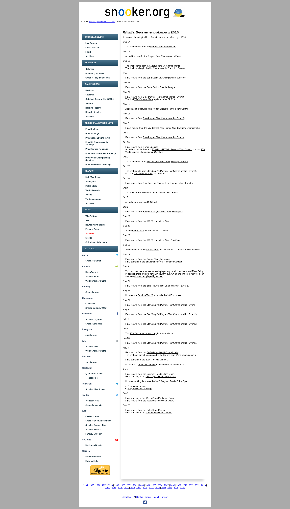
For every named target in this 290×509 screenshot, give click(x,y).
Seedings (89, 95)
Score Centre (152, 249)
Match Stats (91, 186)
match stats (138, 230)
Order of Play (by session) (97, 78)
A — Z (132, 497)
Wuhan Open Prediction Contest (102, 22)
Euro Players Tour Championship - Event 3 (167, 161)
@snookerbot (91, 378)
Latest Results (92, 47)
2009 (178, 485)
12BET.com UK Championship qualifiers (166, 77)
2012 (197, 485)
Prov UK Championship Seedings (96, 143)
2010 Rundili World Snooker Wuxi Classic (172, 149)
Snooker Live (91, 346)
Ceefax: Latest (92, 416)
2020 (145, 487)
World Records (92, 190)
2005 (154, 485)
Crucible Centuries (147, 364)
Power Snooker (150, 147)
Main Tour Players (94, 177)
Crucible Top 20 (145, 295)
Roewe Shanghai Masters (159, 259)
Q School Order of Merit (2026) (99, 99)
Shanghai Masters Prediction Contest (164, 261)
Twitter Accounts (93, 199)
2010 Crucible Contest (156, 359)
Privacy (164, 497)
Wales (185, 274)
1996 (98, 485)
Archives (89, 56)
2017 (126, 487)
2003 (141, 485)
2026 (182, 487)
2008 (172, 485)
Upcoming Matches (94, 73)
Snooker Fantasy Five (95, 425)
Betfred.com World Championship (163, 352)
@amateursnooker (94, 373)
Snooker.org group (94, 319)
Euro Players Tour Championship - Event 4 (163, 137)
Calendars (90, 303)
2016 (120, 487)
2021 (151, 487)
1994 (85, 485)
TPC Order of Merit (143, 99)
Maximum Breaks (93, 445)
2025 (176, 487)
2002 (135, 485)
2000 (122, 485)
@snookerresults (93, 405)
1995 (91, 485)
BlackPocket (91, 272)
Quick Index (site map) (96, 242)
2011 (191, 485)
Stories (88, 238)
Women (89, 103)
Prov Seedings (92, 133)
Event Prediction (93, 457)
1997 (104, 485)
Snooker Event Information (98, 421)
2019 (138, 487)
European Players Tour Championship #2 (163, 211)
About (125, 497)
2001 (129, 485)
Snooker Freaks (93, 429)
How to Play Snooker (95, 225)
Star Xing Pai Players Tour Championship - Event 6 (172, 171)
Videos (88, 195)
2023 (163, 487)
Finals (88, 52)
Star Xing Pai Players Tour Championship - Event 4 (172, 305)
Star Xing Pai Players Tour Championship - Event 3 (172, 314)
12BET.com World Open (158, 221)
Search (156, 497)
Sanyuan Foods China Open (160, 374)
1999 (116, 485)
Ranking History (93, 108)
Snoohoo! (89, 233)
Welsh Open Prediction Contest (161, 398)
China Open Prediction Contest (161, 376)
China (174, 274)
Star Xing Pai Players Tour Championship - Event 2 (172, 324)
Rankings (89, 90)
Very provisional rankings (140, 388)
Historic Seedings (93, 112)
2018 (132, 487)
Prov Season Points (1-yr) (97, 138)
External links (92, 461)
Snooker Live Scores (95, 389)
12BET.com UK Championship (165, 66)
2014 (107, 487)
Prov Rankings (92, 129)
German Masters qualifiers (163, 46)
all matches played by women (148, 276)
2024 (169, 487)
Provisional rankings (137, 386)
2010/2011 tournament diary (143, 333)
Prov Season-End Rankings (98, 164)
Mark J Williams (179, 271)
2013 (203, 485)
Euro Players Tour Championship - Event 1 (167, 285)
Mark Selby (197, 271)
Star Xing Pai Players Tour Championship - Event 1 (172, 343)
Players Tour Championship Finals (164, 56)
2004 (147, 485)
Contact (139, 497)
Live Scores (91, 43)
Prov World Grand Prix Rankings (100, 153)
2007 (166, 485)
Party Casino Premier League (161, 87)
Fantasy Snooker (93, 434)
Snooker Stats (92, 276)
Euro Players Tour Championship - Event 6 (163, 97)
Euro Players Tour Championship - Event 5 (163, 118)
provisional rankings (144, 355)
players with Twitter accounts (154, 109)
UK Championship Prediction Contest (167, 68)
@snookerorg (92, 292)
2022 (157, 487)
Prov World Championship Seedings (97, 159)
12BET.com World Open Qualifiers (163, 240)
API (87, 220)
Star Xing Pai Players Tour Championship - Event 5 (168, 183)
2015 (114, 487)
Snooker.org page (93, 324)
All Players (90, 181)
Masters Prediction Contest (159, 412)
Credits (148, 497)
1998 (110, 485)
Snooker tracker (93, 261)
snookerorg (90, 335)
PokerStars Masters (156, 410)
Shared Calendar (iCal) (96, 308)
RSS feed (152, 202)
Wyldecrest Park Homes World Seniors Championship (174, 128)
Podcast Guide (92, 229)
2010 (185, 485)
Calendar (89, 69)
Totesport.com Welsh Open (160, 400)
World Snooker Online (95, 281)
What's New (91, 216)
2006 (160, 485)
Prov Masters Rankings (96, 149)
